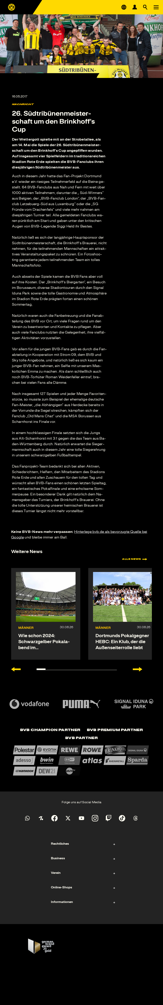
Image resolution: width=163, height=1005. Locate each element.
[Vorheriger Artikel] (16, 669)
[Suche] (145, 7)
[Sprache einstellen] (124, 7)
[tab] (50, 730)
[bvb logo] (11, 7)
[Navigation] (156, 7)
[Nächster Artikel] (137, 669)
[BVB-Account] (134, 7)
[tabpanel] (81, 760)
